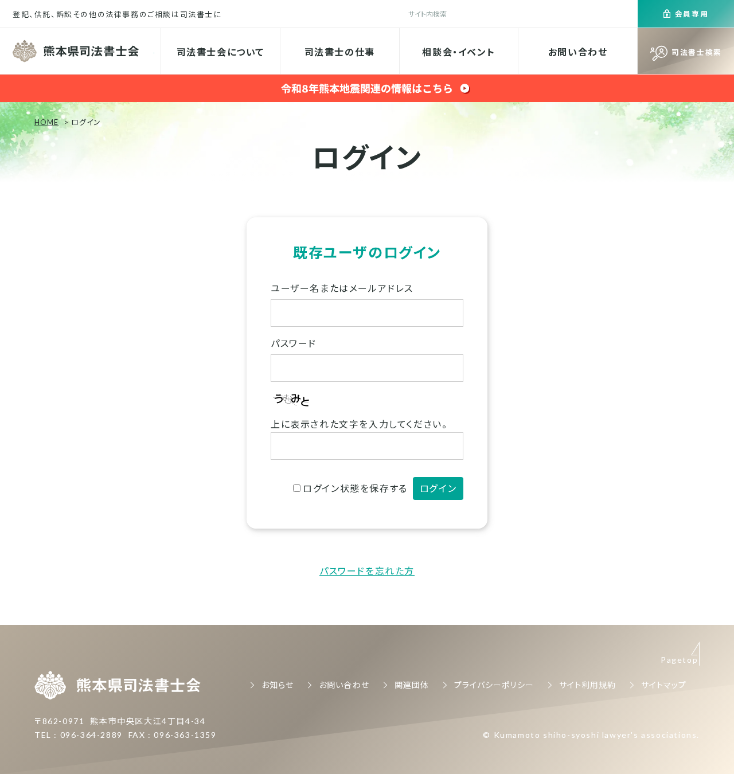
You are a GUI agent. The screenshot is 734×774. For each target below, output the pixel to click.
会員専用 (691, 13)
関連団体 (412, 685)
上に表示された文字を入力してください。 (359, 424)
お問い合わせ (578, 51)
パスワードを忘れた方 (367, 570)
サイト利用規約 (587, 685)
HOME (46, 122)
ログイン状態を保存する (355, 488)
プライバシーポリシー (494, 685)
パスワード (294, 343)
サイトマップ (663, 685)
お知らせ (277, 685)
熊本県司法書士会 (77, 51)
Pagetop (679, 659)
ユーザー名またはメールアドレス (342, 288)
